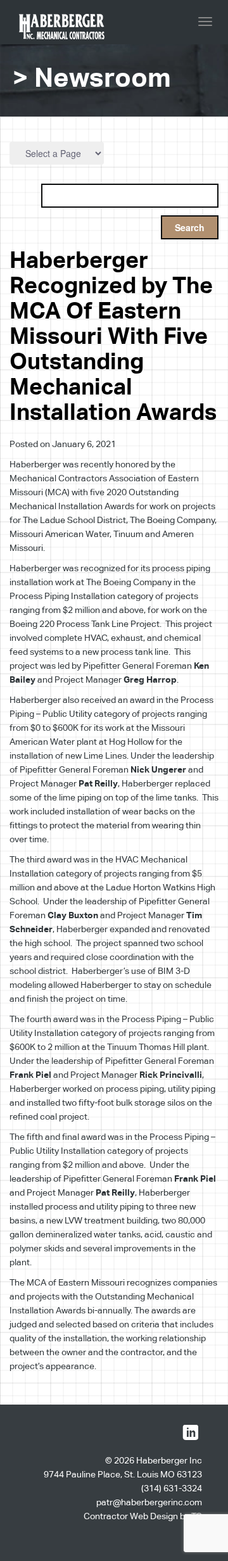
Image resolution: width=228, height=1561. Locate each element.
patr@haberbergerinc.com (149, 1502)
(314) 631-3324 (171, 1488)
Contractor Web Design (131, 1516)
